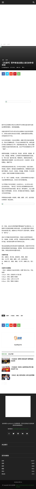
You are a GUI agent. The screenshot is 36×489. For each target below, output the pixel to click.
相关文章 (4, 354)
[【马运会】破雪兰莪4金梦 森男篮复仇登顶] (6, 361)
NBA (3, 379)
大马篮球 (4, 362)
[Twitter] (13, 433)
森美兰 (17, 315)
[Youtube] (27, 433)
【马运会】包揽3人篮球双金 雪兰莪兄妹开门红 (22, 368)
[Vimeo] (18, 433)
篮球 (4, 44)
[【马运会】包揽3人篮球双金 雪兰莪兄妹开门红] (6, 369)
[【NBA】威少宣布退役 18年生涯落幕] (6, 377)
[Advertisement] (18, 23)
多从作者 (10, 354)
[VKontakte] (22, 433)
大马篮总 (12, 315)
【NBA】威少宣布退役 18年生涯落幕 (22, 375)
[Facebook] (9, 433)
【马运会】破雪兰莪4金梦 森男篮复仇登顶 (22, 360)
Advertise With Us (18, 482)
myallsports (6, 67)
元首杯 (8, 44)
